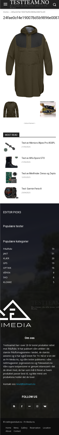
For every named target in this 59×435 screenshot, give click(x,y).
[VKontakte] (45, 406)
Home (6, 12)
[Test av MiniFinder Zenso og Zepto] (11, 177)
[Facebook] (22, 406)
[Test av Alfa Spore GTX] (11, 162)
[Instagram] (37, 406)
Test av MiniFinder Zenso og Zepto (39, 173)
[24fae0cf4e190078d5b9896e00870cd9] (29, 61)
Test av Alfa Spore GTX (33, 158)
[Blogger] (14, 406)
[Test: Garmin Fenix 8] (11, 192)
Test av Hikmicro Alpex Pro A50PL (38, 143)
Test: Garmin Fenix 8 (32, 188)
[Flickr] (29, 406)
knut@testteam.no (26, 384)
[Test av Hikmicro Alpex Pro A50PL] (11, 147)
